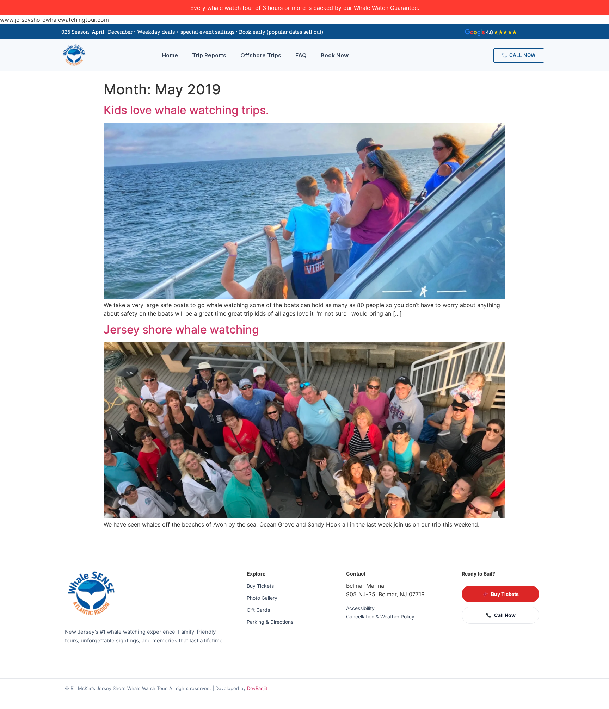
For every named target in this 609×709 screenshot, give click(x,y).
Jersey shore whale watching (181, 329)
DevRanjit (257, 688)
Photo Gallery (262, 598)
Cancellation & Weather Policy (380, 617)
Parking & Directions (270, 622)
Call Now (505, 615)
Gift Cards (258, 610)
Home (170, 55)
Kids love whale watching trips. (186, 110)
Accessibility (360, 608)
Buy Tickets (260, 586)
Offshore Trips (260, 55)
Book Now (335, 55)
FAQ (301, 55)
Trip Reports (209, 55)
